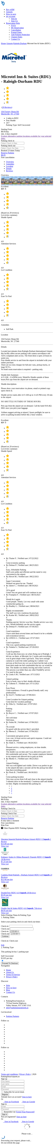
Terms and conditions (9, 1074)
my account (10, 16)
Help (8, 985)
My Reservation (17, 28)
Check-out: (5, 929)
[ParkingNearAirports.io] (17, 5)
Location (9, 166)
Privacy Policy (12, 977)
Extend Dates (16, 32)
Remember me (10, 1112)
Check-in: (5, 926)
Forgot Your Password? (25, 1112)
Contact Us (15, 39)
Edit (2, 945)
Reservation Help (13, 23)
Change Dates (16, 37)
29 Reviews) (7, 107)
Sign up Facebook (11, 1102)
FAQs (13, 25)
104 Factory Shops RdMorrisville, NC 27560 (10, 113)
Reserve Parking (7, 818)
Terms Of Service (13, 974)
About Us (10, 972)
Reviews (9, 171)
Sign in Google (27, 1121)
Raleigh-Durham (20, 43)
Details (9, 168)
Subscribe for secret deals (14, 1092)
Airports (9, 12)
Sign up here (21, 1117)
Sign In (14, 19)
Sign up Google (28, 1102)
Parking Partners (12, 1016)
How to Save (11, 988)
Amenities (10, 164)
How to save (11, 14)
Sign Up (14, 21)
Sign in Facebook (10, 1121)
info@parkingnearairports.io (17, 1008)
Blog (8, 990)
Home (3, 43)
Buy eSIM (10, 9)
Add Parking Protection (20, 35)
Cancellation (16, 30)
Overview (10, 162)
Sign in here (27, 1097)
